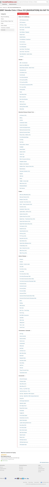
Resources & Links (41, 470)
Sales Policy (25, 482)
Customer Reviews (3, 468)
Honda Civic (5, 7)
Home (1, 7)
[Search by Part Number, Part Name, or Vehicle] (47, 2)
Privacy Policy (36, 482)
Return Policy (31, 482)
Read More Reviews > (45, 462)
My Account (21, 467)
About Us (1, 467)
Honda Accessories (12, 4)
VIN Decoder (2, 470)
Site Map (39, 471)
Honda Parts (4, 4)
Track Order (21, 468)
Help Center (21, 470)
